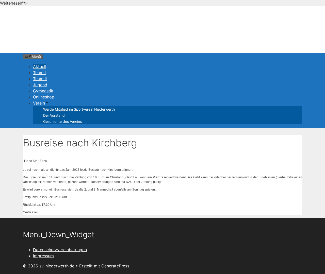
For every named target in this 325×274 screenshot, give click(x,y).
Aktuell (39, 66)
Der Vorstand (54, 115)
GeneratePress (115, 265)
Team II (40, 78)
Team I (39, 72)
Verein (39, 103)
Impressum (43, 255)
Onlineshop (43, 96)
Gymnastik (43, 90)
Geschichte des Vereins (62, 121)
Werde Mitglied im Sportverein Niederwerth (79, 109)
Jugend (40, 84)
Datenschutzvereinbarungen (60, 249)
